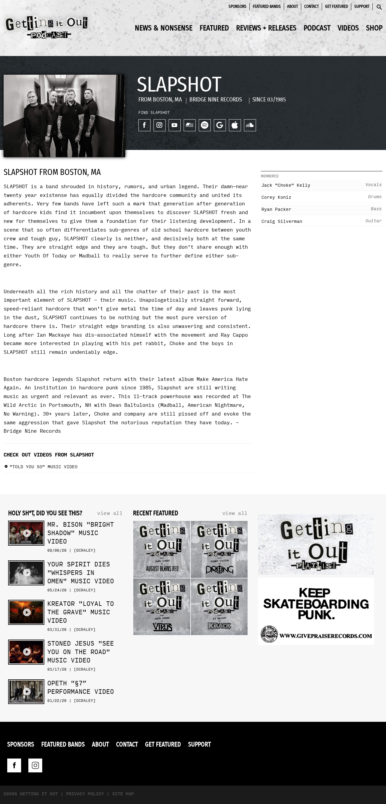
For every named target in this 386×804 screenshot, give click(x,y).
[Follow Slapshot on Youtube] (175, 125)
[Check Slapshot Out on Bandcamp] (190, 125)
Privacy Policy (85, 793)
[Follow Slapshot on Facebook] (144, 125)
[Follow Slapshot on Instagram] (159, 125)
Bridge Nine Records (32, 431)
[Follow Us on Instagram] (35, 765)
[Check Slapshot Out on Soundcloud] (250, 125)
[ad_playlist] (316, 546)
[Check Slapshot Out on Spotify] (205, 125)
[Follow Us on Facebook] (14, 765)
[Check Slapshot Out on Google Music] (220, 125)
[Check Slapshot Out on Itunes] (235, 125)
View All (109, 513)
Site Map (123, 793)
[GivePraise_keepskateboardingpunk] (316, 613)
